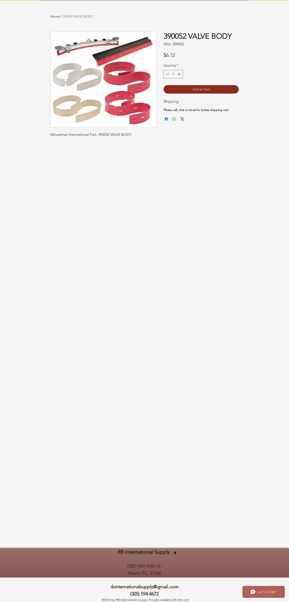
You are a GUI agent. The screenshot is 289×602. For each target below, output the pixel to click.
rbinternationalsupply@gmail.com (145, 587)
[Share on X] (182, 118)
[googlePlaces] (175, 553)
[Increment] (179, 74)
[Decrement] (167, 74)
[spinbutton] (173, 74)
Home (55, 16)
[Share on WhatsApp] (174, 118)
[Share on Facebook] (166, 118)
